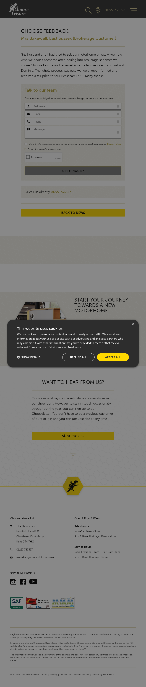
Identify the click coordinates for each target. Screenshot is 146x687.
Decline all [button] (78, 357)
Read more (74, 347)
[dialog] (73, 343)
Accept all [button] (113, 357)
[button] (28, 357)
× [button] (133, 323)
